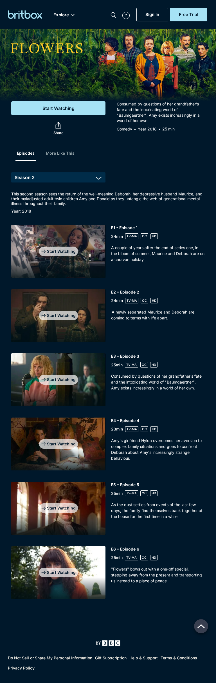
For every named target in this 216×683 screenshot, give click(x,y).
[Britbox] (25, 14)
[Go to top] (201, 626)
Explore (61, 14)
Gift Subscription (111, 657)
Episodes (26, 153)
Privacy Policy (21, 668)
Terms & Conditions (179, 657)
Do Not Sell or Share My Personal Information (50, 657)
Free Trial (188, 14)
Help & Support (143, 657)
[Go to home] (108, 643)
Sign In (152, 14)
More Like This (60, 153)
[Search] (113, 14)
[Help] (123, 14)
